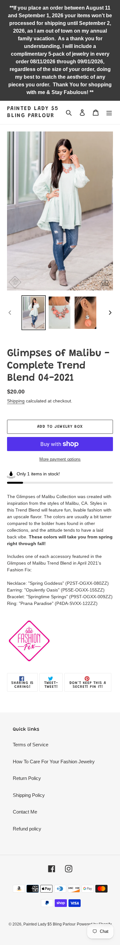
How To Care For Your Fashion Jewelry (54, 761)
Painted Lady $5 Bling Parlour (33, 112)
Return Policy (27, 778)
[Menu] (109, 112)
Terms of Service (30, 744)
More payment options (60, 459)
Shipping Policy (29, 795)
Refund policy (27, 828)
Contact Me (25, 811)
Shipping (16, 400)
